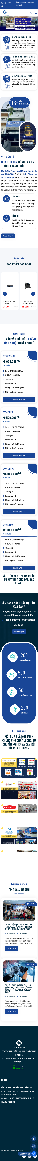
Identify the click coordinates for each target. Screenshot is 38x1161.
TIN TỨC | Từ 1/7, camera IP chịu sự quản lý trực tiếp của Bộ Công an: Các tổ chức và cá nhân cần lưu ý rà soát (18, 988)
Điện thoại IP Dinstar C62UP (10, 302)
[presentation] (5, 294)
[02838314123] (33, 1153)
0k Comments (23, 933)
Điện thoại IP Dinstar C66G (28, 302)
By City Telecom (11, 933)
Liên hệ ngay (18, 631)
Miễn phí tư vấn (18, 399)
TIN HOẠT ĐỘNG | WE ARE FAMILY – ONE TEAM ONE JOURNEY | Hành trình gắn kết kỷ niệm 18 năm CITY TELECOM (19, 926)
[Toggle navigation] (36, 13)
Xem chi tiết (7, 236)
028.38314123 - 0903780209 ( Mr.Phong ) (25, 3)
